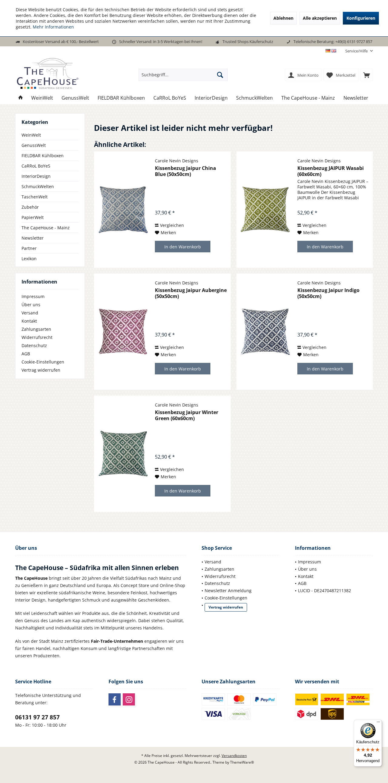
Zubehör (30, 207)
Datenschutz (34, 345)
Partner (29, 248)
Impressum (33, 296)
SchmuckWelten (38, 186)
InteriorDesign (36, 176)
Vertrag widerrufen (41, 370)
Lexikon (29, 258)
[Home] (20, 98)
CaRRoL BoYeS (36, 166)
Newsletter (33, 238)
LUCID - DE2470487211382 (324, 590)
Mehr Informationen (53, 27)
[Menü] (378, 723)
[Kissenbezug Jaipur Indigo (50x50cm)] (265, 331)
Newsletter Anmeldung (228, 590)
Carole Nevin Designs (176, 161)
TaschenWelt (35, 197)
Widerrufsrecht (37, 337)
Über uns (31, 304)
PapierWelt (33, 217)
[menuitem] (357, 51)
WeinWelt (31, 135)
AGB (26, 354)
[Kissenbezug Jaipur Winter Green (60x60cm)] (123, 454)
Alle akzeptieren (320, 18)
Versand (30, 313)
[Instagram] (129, 699)
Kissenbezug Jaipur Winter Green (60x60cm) (186, 415)
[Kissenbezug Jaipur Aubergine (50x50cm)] (123, 331)
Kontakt (29, 321)
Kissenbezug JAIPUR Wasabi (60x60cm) (330, 171)
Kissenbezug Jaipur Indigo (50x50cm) (328, 293)
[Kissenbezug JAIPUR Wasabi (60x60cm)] (265, 209)
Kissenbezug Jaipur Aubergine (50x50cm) (191, 293)
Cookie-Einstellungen (43, 362)
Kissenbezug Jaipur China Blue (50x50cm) (185, 171)
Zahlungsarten (36, 329)
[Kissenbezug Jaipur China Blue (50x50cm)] (123, 209)
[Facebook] (115, 699)
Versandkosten (234, 755)
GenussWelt (34, 145)
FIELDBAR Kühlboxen (43, 155)
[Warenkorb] (366, 75)
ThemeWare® (242, 762)
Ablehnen (283, 18)
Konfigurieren (360, 18)
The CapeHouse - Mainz (46, 228)
